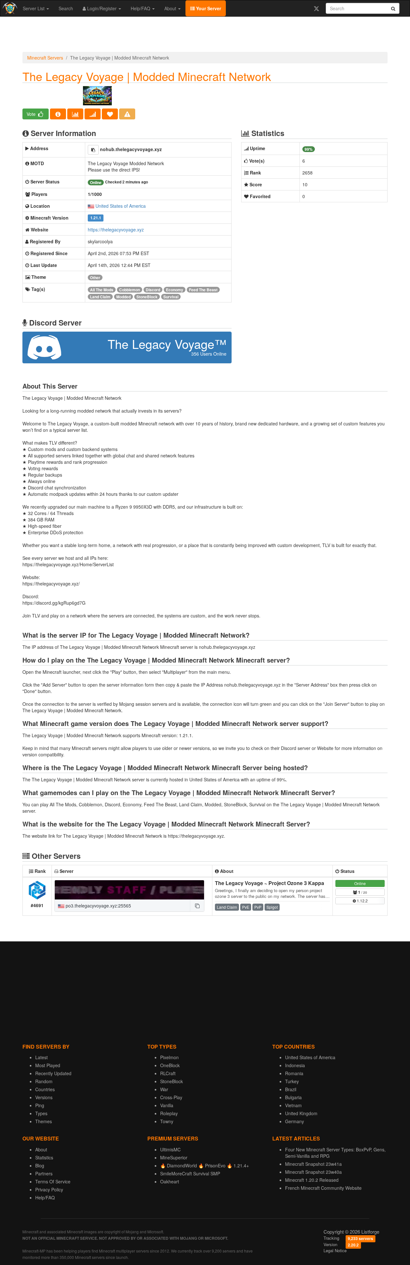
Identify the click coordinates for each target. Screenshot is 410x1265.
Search (66, 8)
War (164, 1089)
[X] (316, 8)
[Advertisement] (205, 36)
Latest (41, 1057)
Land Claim (100, 297)
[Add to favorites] (110, 114)
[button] (93, 150)
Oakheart (169, 1181)
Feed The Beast (203, 290)
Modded (123, 297)
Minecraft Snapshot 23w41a (313, 1164)
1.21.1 (95, 218)
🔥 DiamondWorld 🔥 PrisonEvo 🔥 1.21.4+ (204, 1165)
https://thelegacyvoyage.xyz (116, 229)
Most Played (47, 1065)
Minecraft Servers (45, 57)
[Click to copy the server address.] (197, 905)
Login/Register (102, 8)
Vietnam (293, 1105)
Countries (45, 1089)
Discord (153, 290)
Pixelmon (169, 1057)
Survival (170, 297)
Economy (174, 290)
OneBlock (170, 1065)
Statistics (44, 1157)
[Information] (58, 114)
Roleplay (169, 1113)
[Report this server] (127, 114)
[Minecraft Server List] (9, 8)
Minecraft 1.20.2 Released (312, 1180)
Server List (34, 8)
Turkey (292, 1081)
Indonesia (295, 1065)
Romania (294, 1073)
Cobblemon (129, 290)
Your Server (208, 8)
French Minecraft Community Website (323, 1188)
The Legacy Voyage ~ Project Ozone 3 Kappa (269, 883)
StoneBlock (147, 297)
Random (44, 1081)
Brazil (290, 1089)
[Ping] (93, 114)
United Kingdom (301, 1113)
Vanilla (166, 1105)
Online (360, 883)
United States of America (120, 206)
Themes (43, 1121)
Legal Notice (335, 1250)
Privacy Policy (49, 1189)
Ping (39, 1105)
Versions (44, 1097)
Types (41, 1113)
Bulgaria (293, 1097)
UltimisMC (170, 1149)
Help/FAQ (141, 8)
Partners (44, 1173)
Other (95, 277)
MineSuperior (173, 1157)
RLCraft (168, 1073)
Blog (39, 1165)
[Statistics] (75, 114)
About (170, 8)
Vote (32, 114)
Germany (294, 1121)
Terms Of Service (52, 1181)
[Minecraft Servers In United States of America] (91, 206)
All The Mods (101, 290)
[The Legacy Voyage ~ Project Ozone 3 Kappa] (129, 889)
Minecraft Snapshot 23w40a (313, 1172)
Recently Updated (53, 1073)
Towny (166, 1121)
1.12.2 (362, 900)
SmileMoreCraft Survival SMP (190, 1173)
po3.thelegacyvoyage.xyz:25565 (97, 905)
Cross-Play (171, 1097)
